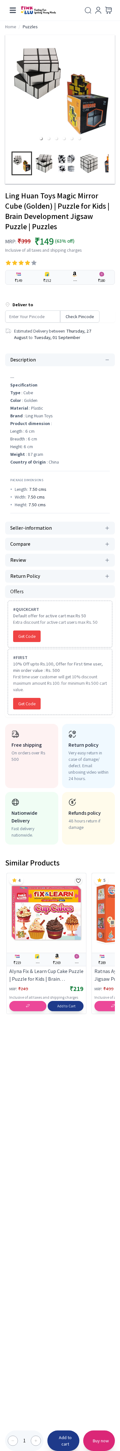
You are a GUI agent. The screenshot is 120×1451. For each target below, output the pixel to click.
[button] (41, 138)
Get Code (27, 636)
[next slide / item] (112, 165)
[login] (98, 10)
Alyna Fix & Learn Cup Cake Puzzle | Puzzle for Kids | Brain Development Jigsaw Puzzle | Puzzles (46, 975)
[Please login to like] (78, 881)
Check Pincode (80, 316)
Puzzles (30, 27)
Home (10, 27)
